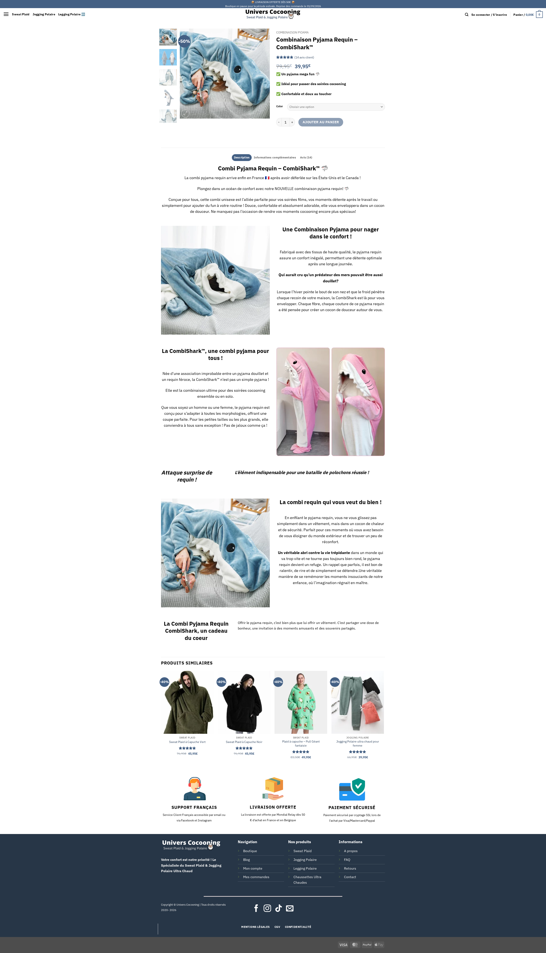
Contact (350, 877)
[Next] (263, 74)
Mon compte (252, 868)
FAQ (347, 859)
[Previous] (187, 74)
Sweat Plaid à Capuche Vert (187, 742)
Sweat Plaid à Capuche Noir (244, 742)
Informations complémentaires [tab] (275, 157)
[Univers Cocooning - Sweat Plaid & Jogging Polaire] (273, 14)
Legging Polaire (305, 868)
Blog (246, 859)
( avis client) (304, 57)
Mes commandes (256, 877)
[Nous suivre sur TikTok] (278, 909)
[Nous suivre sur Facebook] (256, 909)
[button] (6, 14)
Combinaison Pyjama (292, 32)
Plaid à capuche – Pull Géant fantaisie (301, 743)
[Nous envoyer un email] (289, 909)
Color (279, 106)
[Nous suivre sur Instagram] (267, 909)
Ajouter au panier (321, 122)
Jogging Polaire (44, 14)
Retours (350, 868)
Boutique (250, 851)
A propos (351, 851)
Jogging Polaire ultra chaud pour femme (357, 743)
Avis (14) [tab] (306, 157)
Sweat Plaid (20, 14)
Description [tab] (242, 157)
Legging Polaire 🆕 (71, 14)
